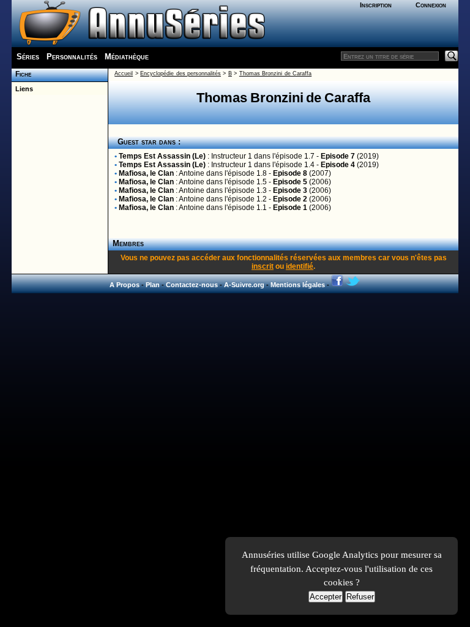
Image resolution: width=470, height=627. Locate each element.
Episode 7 (338, 156)
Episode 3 (290, 190)
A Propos (125, 284)
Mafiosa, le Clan (146, 173)
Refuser (360, 596)
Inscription (376, 5)
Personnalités (72, 56)
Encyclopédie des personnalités (180, 73)
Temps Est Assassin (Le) (162, 156)
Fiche (21, 74)
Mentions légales (297, 284)
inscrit (263, 266)
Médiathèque (127, 56)
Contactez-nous (192, 284)
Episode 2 (290, 199)
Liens (22, 88)
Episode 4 (338, 164)
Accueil (123, 73)
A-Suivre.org (244, 284)
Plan (153, 284)
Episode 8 (290, 173)
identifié (299, 266)
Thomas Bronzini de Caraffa (275, 73)
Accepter (325, 596)
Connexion (431, 5)
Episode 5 (290, 182)
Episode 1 (290, 207)
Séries (28, 56)
